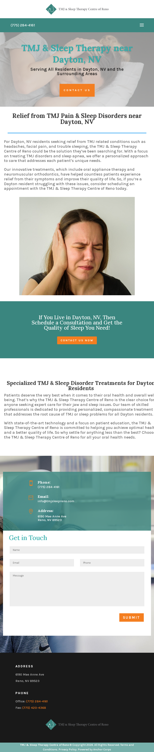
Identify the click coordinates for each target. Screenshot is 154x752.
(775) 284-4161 (37, 701)
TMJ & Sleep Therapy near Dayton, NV (77, 53)
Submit (131, 617)
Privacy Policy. (68, 749)
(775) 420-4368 (34, 708)
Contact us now (77, 340)
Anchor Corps (102, 749)
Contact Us (77, 90)
